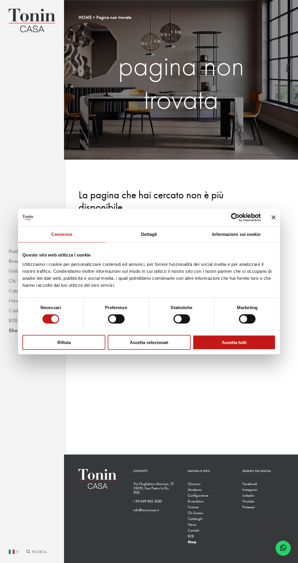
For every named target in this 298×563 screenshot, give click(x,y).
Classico (194, 484)
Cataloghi (195, 518)
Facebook (249, 484)
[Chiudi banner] (274, 217)
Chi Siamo (195, 513)
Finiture (193, 507)
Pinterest (248, 507)
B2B (191, 536)
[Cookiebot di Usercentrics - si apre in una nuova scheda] (235, 217)
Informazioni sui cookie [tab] (236, 234)
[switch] (116, 319)
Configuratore (198, 495)
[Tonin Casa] (32, 20)
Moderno (195, 489)
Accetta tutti (234, 342)
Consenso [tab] (61, 234)
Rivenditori (196, 501)
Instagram (249, 489)
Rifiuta (64, 342)
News (192, 524)
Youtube (248, 501)
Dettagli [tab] (149, 234)
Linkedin (248, 495)
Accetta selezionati (149, 342)
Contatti (193, 530)
